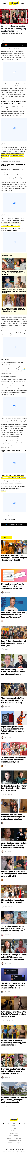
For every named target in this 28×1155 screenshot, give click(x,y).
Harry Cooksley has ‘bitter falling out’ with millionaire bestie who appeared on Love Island (13, 1071)
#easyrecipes (17, 222)
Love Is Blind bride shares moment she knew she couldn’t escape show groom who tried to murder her (13, 309)
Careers (14, 1131)
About (14, 1128)
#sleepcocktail (18, 371)
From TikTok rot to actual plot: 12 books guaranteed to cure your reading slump (13, 643)
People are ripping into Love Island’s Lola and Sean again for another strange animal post (13, 816)
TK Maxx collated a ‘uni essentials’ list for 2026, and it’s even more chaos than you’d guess (14, 759)
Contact (14, 1126)
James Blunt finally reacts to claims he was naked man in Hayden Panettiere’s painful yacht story (14, 845)
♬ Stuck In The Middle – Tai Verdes (10, 225)
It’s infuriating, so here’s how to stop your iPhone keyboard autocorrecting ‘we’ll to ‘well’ (12, 586)
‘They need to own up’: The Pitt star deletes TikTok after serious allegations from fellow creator (14, 957)
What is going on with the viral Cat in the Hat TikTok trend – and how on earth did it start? (13, 1014)
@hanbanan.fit (5, 215)
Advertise (14, 1133)
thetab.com (11, 1149)
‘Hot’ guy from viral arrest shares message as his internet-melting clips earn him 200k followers (13, 928)
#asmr (3, 158)
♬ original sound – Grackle (8, 376)
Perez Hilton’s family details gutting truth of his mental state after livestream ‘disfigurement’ (14, 614)
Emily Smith (7, 40)
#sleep (12, 222)
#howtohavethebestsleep (8, 153)
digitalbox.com (15, 1153)
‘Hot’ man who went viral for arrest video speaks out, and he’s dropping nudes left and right (14, 291)
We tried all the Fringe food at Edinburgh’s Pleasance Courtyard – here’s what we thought (14, 557)
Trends (13, 40)
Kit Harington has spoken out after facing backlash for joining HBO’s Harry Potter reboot (14, 788)
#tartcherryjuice (5, 222)
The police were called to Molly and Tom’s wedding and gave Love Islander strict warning (12, 700)
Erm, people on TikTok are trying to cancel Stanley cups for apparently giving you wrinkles (13, 488)
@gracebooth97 (5, 359)
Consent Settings (14, 1140)
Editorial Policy (14, 1135)
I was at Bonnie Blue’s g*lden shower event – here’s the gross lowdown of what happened (14, 273)
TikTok (14, 515)
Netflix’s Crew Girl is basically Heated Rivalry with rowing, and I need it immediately (13, 1042)
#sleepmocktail (20, 151)
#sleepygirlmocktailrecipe (17, 155)
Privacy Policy (14, 1143)
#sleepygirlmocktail (10, 151)
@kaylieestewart (5, 144)
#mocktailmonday (6, 373)
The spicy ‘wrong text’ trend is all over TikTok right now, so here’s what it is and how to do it (13, 985)
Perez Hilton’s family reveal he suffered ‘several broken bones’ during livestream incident (13, 672)
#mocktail (21, 220)
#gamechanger (5, 155)
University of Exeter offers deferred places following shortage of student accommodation (14, 1099)
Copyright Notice (14, 1138)
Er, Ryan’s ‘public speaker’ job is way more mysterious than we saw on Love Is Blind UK (14, 873)
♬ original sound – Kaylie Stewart (10, 161)
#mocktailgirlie (19, 153)
